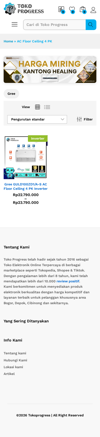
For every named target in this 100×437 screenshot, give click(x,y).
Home (8, 41)
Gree (11, 93)
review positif (68, 281)
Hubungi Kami (15, 360)
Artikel (9, 374)
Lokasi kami (13, 367)
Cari (91, 24)
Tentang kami (15, 353)
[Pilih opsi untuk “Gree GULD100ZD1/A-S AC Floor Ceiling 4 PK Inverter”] (14, 176)
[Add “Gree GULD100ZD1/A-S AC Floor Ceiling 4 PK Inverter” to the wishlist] (36, 176)
